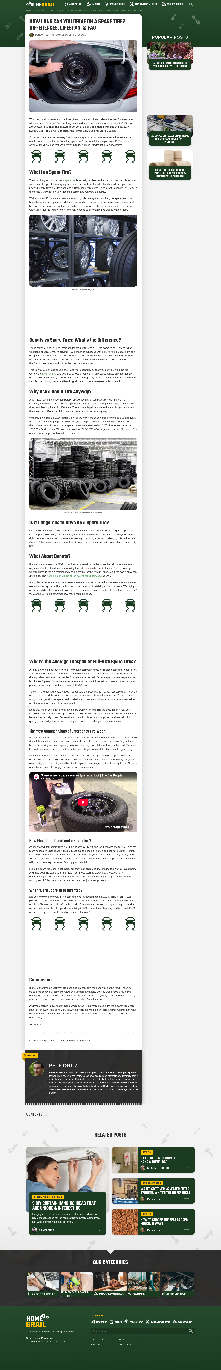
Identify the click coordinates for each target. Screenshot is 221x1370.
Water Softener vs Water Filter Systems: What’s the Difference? (165, 1191)
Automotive (75, 4)
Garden (96, 4)
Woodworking (175, 4)
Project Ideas (117, 4)
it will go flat (49, 373)
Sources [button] (37, 1024)
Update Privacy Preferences (39, 1338)
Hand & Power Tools (146, 4)
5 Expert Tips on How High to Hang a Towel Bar (162, 1160)
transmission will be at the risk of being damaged (74, 575)
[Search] (191, 1331)
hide (47, 1115)
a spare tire (69, 180)
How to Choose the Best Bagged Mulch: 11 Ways (164, 1222)
